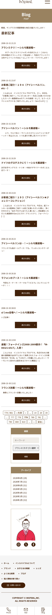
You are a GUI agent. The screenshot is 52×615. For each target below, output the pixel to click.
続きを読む (26, 65)
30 (46, 412)
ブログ (23, 573)
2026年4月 (18, 492)
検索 (26, 456)
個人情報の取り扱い (12, 578)
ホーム (6, 563)
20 (41, 412)
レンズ (38, 568)
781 (39, 417)
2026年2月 (18, 499)
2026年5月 (18, 489)
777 (12, 417)
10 (35, 412)
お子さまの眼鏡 (23, 568)
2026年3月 (18, 496)
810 (23, 421)
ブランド (7, 568)
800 (17, 421)
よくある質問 (9, 573)
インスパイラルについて (25, 563)
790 (10, 421)
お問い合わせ (15, 585)
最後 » (40, 421)
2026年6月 (18, 485)
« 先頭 (19, 412)
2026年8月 (18, 478)
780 (32, 417)
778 (19, 417)
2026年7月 (18, 481)
